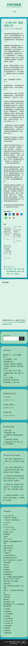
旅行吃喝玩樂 (9, 618)
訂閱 (23, 642)
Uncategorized (10, 267)
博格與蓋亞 (7, 534)
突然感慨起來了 (8, 574)
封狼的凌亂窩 (14, 4)
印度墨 (5, 537)
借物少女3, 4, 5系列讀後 (12, 461)
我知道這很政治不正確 (10, 558)
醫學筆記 (7, 628)
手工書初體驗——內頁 (10, 359)
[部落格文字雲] (8, 252)
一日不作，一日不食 (9, 529)
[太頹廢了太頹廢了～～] (18, 234)
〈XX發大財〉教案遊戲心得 (12, 520)
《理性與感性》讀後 (9, 433)
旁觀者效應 (7, 562)
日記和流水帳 (9, 621)
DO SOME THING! (9, 527)
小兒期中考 (7, 553)
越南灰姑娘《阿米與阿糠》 (11, 380)
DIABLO (6, 525)
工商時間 (7, 609)
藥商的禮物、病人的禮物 (11, 581)
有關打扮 (6, 565)
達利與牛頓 (7, 597)
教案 (15, 269)
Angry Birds (7, 397)
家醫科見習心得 (8, 548)
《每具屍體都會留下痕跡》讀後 (15, 271)
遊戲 (22, 269)
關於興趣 (6, 599)
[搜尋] (21, 339)
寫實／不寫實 (7, 551)
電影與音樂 (8, 633)
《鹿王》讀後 (7, 430)
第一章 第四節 (8, 377)
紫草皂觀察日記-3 (9, 361)
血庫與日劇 (7, 583)
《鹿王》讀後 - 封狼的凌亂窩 (13, 459)
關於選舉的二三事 (9, 602)
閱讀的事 (7, 630)
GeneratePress (14, 643)
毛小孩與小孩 (9, 623)
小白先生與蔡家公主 (9, 555)
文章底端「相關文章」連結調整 (13, 364)
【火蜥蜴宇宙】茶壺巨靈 (11, 439)
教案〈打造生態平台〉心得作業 (13, 560)
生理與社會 (7, 570)
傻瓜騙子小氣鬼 (8, 532)
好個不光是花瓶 (8, 546)
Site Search (7, 336)
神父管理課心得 (8, 572)
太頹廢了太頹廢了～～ (10, 404)
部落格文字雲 (7, 412)
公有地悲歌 (9, 269)
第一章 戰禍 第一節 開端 (12, 371)
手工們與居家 (9, 614)
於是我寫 (7, 616)
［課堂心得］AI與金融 (12, 274)
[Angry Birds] (8, 233)
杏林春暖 (6, 567)
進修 (19, 269)
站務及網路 (8, 626)
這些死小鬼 (7, 595)
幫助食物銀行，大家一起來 (11, 382)
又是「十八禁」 (8, 539)
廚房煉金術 (8, 611)
